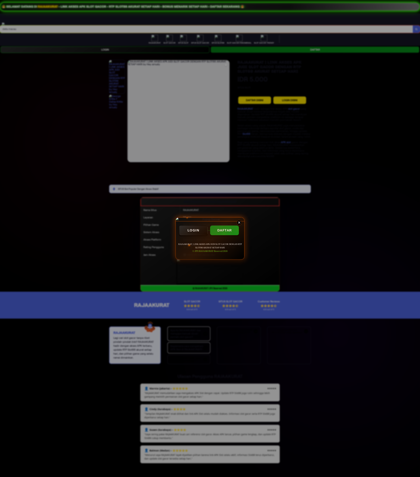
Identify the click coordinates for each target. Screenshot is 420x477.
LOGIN (193, 230)
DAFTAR (224, 230)
